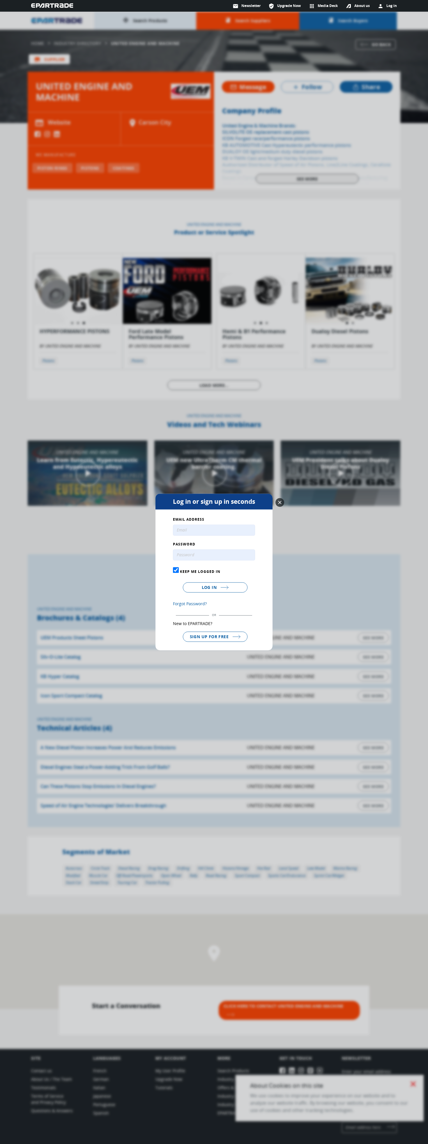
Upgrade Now (284, 6)
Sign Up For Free (210, 636)
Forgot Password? (190, 603)
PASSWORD (184, 545)
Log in (210, 587)
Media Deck (323, 6)
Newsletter (247, 6)
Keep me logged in (199, 571)
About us (362, 5)
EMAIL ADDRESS (188, 520)
